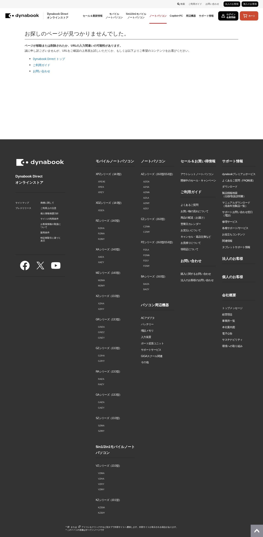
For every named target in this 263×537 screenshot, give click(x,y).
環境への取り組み (232, 346)
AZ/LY (146, 208)
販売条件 (45, 232)
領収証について (189, 249)
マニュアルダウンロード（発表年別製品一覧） (236, 204)
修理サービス (229, 221)
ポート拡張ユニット (152, 343)
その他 (145, 362)
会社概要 (229, 295)
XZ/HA (101, 303)
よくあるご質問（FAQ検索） (238, 180)
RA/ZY (101, 384)
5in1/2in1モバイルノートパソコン (115, 450)
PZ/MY (146, 266)
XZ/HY (101, 309)
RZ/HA (101, 228)
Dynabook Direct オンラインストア (57, 15)
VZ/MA (101, 473)
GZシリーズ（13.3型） (108, 348)
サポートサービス (151, 349)
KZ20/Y (101, 513)
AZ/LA (146, 198)
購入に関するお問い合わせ (196, 273)
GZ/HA (101, 355)
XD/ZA (101, 210)
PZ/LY (146, 260)
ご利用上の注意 (48, 208)
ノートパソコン (153, 161)
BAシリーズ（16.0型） (154, 276)
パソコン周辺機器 (155, 305)
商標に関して (47, 203)
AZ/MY (146, 203)
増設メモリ (147, 330)
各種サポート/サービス (235, 228)
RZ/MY (101, 239)
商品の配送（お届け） (193, 217)
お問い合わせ (212, 4)
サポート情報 (232, 161)
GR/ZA (101, 327)
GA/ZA (101, 402)
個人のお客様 (250, 4)
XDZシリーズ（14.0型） (109, 202)
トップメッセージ (232, 308)
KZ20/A (101, 507)
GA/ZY (101, 407)
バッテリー (147, 324)
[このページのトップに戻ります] (257, 531)
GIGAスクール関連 (151, 356)
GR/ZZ (101, 332)
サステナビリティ (232, 339)
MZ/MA (101, 280)
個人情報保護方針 (49, 213)
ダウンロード (229, 186)
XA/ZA (101, 257)
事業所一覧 (228, 320)
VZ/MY (101, 489)
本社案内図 (228, 327)
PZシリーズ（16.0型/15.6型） (157, 242)
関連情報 (227, 240)
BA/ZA (146, 284)
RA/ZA (101, 379)
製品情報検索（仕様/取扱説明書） (234, 194)
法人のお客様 (232, 4)
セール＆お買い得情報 (198, 161)
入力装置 (146, 337)
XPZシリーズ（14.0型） (109, 174)
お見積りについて (191, 242)
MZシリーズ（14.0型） (109, 272)
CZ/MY (146, 232)
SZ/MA (101, 425)
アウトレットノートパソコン (197, 174)
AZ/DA (146, 181)
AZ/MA (146, 192)
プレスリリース (23, 208)
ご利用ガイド (195, 4)
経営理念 (227, 314)
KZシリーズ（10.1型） (108, 500)
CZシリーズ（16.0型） (153, 219)
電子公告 (227, 333)
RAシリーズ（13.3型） (108, 371)
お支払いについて (191, 230)
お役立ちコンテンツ (233, 234)
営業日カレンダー (191, 224)
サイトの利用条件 (49, 219)
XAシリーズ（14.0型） (108, 249)
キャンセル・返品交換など (196, 236)
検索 (182, 4)
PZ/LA (146, 249)
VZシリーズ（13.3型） (108, 465)
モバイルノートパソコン (115, 161)
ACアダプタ (148, 317)
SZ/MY (101, 431)
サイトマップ (22, 203)
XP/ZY (101, 192)
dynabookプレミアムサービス (238, 174)
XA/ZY (101, 262)
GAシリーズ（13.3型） (109, 394)
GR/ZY (101, 338)
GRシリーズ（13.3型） (109, 319)
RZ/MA (101, 233)
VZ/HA (101, 478)
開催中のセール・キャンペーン (198, 180)
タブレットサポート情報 (236, 247)
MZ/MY (101, 285)
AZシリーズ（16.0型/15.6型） (157, 174)
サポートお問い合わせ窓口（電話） (237, 214)
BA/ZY (146, 289)
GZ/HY (101, 361)
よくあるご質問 (189, 204)
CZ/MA (146, 226)
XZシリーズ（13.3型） (108, 296)
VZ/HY (101, 484)
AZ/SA (146, 187)
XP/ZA (101, 187)
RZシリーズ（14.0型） (108, 220)
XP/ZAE (101, 181)
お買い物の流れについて (195, 211)
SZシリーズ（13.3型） (108, 418)
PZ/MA (146, 255)
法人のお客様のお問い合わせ (197, 280)
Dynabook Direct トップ (49, 59)
